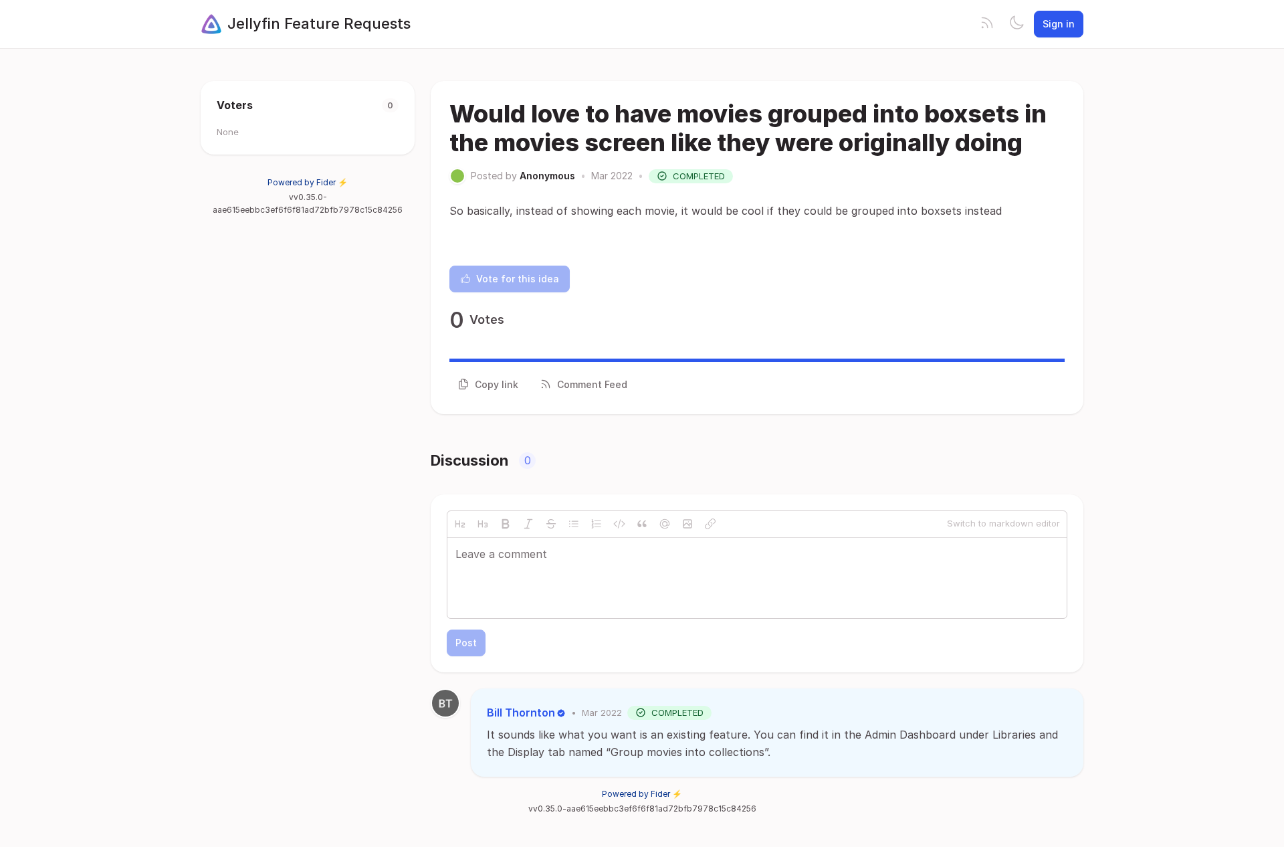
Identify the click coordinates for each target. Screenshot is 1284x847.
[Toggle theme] (1016, 24)
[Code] (619, 524)
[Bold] (506, 524)
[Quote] (642, 524)
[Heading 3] (483, 524)
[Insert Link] (710, 524)
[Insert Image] (687, 524)
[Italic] (528, 524)
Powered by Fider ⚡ (308, 182)
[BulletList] (574, 524)
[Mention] (665, 524)
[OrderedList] (596, 524)
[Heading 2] (460, 524)
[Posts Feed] (987, 24)
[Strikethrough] (551, 524)
